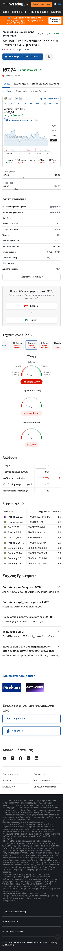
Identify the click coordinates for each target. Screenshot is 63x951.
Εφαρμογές (40, 774)
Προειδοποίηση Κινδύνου (13, 931)
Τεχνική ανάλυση (15, 335)
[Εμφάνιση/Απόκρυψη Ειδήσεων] (20, 98)
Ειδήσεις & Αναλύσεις (45, 83)
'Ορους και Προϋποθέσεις (14, 912)
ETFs (6, 12)
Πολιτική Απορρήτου (11, 921)
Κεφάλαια (56, 12)
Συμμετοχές (21, 91)
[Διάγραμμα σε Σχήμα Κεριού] (5, 98)
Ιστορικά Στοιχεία (38, 91)
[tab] (17, 345)
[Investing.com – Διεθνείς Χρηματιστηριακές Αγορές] (18, 4)
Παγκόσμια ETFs (39, 12)
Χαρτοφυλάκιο (42, 780)
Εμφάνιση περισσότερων (31, 277)
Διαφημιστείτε (10, 780)
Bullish (34, 320)
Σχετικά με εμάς (11, 774)
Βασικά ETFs (19, 12)
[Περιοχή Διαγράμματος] (9, 98)
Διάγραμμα (21, 83)
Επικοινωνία (8, 786)
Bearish (34, 306)
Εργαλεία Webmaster (45, 786)
